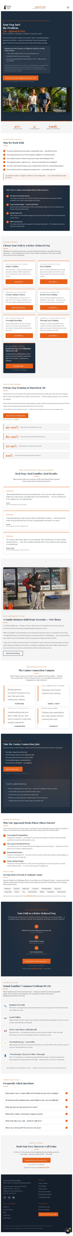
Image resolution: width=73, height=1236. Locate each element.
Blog (4, 1212)
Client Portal (7, 1218)
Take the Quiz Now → (13, 769)
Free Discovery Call (44, 1207)
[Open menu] (68, 7)
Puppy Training (42, 1183)
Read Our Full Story (13, 653)
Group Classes (42, 1189)
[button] (68, 1231)
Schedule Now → (19, 366)
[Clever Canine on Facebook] (4, 1197)
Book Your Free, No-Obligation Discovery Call (20, 78)
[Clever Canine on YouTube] (13, 1197)
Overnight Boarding (44, 1197)
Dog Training (42, 1186)
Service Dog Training (44, 1191)
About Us (6, 1207)
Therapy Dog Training (44, 1194)
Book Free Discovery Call (48, 1214)
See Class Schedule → (19, 307)
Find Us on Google (43, 1209)
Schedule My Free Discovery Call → (36, 961)
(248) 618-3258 (40, 7)
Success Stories (8, 1209)
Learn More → (19, 282)
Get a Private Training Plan (15, 416)
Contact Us (6, 1215)
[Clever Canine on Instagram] (9, 1197)
